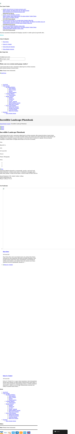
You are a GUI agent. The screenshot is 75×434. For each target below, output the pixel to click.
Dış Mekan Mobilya (10, 394)
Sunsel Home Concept (5, 123)
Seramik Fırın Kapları (14, 415)
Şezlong (11, 398)
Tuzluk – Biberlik (13, 409)
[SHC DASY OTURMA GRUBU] (11, 14)
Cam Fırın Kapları (13, 417)
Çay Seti (11, 407)
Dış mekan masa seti (15, 10)
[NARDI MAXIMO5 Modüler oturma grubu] (14, 26)
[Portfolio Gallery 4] (2, 126)
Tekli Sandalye (12, 396)
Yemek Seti (11, 406)
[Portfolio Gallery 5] (2, 127)
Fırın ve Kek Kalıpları (11, 413)
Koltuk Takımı (33, 16)
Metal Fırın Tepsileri (13, 418)
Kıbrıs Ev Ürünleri (7, 44)
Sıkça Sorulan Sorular (11, 421)
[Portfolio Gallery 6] (2, 129)
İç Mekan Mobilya (10, 401)
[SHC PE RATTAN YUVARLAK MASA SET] (14, 9)
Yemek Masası (12, 402)
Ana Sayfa (5, 392)
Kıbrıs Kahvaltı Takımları (9, 46)
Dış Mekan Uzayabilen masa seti (37, 21)
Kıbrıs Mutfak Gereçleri (8, 49)
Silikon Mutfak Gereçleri (14, 410)
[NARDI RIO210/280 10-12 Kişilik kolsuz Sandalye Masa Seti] (18, 20)
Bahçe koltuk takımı (15, 16)
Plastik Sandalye (12, 400)
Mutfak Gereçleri (10, 404)
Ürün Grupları (6, 393)
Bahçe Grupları (6, 10)
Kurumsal (5, 419)
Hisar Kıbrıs (6, 41)
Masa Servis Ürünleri (14, 411)
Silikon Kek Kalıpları (14, 414)
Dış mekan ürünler (25, 10)
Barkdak (11, 405)
